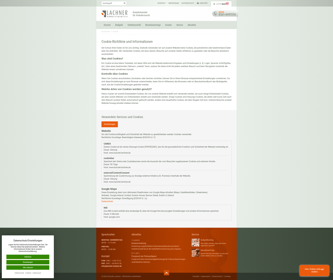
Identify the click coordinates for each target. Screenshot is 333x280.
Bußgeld (119, 25)
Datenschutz (188, 3)
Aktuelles (192, 25)
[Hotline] (225, 13)
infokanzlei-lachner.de (111, 266)
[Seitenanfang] (166, 272)
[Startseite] (114, 13)
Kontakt (162, 3)
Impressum (173, 3)
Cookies (227, 276)
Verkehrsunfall (134, 25)
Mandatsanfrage (153, 25)
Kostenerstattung (139, 243)
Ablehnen (27, 257)
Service (179, 25)
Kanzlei (107, 25)
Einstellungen (109, 124)
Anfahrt (204, 3)
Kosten (168, 25)
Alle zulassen (28, 267)
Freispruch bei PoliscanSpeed (144, 256)
